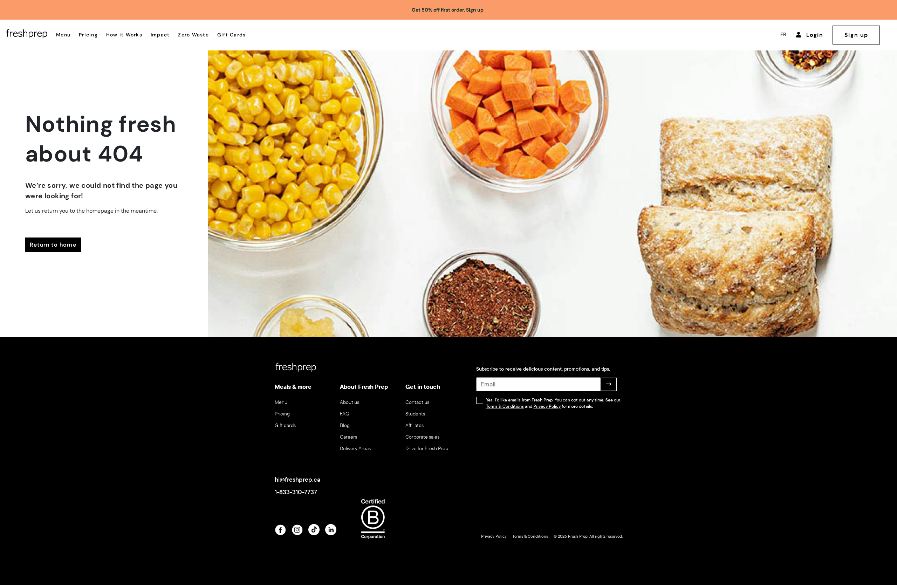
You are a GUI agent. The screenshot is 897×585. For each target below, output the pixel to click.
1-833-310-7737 (296, 492)
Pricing (88, 35)
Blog (345, 425)
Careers (348, 437)
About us (349, 402)
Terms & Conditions (505, 406)
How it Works (124, 35)
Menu (63, 35)
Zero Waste (193, 35)
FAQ (344, 414)
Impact (160, 35)
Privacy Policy (547, 406)
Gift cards (285, 425)
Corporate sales (422, 437)
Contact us (417, 402)
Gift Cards (231, 35)
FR (783, 34)
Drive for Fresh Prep (426, 448)
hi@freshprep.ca (297, 479)
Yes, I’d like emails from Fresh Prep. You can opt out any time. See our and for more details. (553, 403)
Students (415, 414)
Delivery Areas (355, 448)
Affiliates (414, 425)
